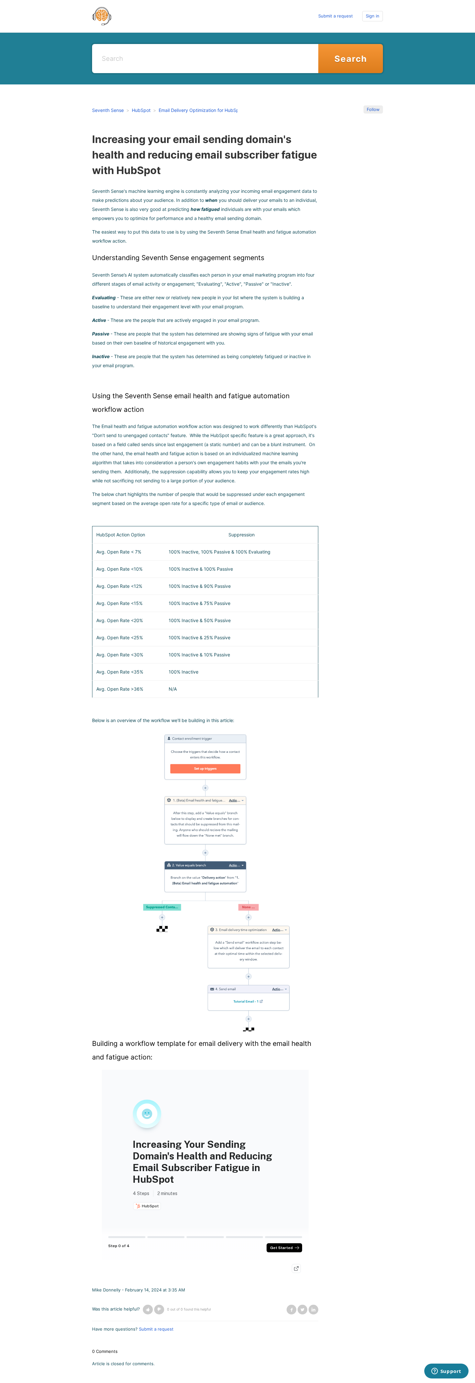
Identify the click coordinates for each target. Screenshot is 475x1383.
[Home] (101, 15)
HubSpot (141, 110)
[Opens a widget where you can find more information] (446, 1372)
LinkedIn (313, 1309)
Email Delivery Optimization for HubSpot (201, 110)
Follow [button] (373, 109)
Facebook (291, 1309)
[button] (148, 1309)
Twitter (302, 1309)
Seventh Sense (108, 110)
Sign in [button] (372, 15)
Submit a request (335, 15)
